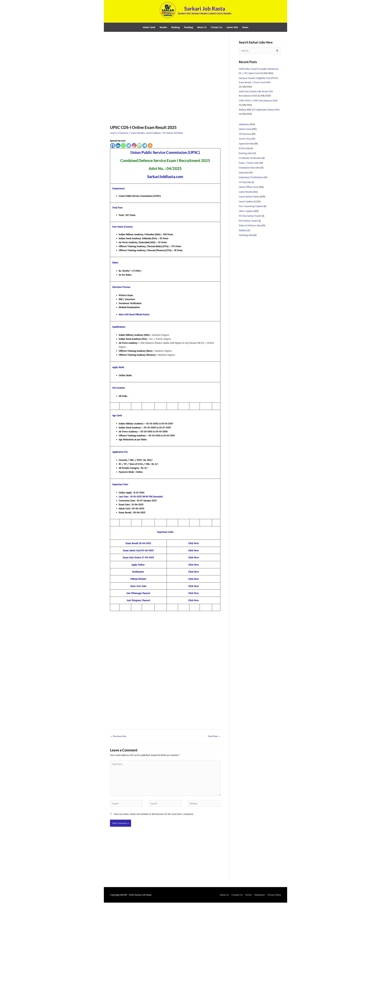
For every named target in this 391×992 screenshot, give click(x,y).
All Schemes (245, 134)
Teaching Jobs (246, 235)
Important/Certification (251, 177)
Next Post (214, 736)
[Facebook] (112, 145)
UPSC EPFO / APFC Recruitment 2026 (258, 100)
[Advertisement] (165, 58)
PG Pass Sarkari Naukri (250, 215)
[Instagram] (134, 145)
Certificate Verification (250, 158)
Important (244, 172)
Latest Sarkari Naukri (249, 196)
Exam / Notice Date (249, 162)
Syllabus (243, 230)
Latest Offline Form (248, 187)
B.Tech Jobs (244, 148)
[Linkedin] (118, 145)
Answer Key (245, 138)
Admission (244, 124)
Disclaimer (259, 894)
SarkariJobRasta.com (165, 176)
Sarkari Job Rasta (204, 8)
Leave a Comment (119, 132)
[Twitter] (128, 145)
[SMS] (139, 145)
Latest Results (137, 132)
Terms (248, 894)
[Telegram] (144, 145)
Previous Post (118, 736)
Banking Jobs (245, 153)
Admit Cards (245, 129)
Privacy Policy (274, 894)
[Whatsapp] (123, 145)
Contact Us (237, 894)
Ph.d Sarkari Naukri (248, 220)
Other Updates (246, 211)
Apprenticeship (246, 143)
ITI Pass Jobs (245, 182)
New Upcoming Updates (251, 206)
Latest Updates (153, 132)
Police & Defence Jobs (250, 225)
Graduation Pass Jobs (249, 167)
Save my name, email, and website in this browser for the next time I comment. (154, 814)
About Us (224, 894)
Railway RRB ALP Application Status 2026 (259, 109)
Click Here (193, 586)
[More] (150, 145)
